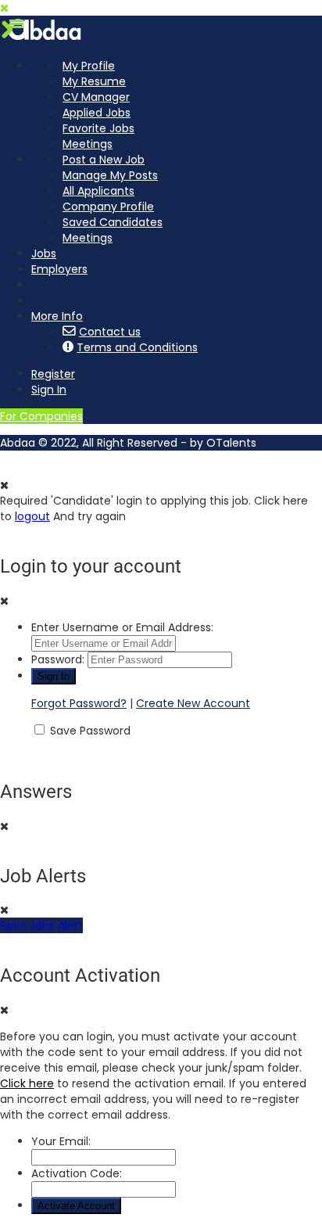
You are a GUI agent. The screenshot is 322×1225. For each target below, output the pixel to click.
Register (53, 374)
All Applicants (98, 191)
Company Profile (108, 206)
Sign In (48, 389)
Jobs (43, 253)
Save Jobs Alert (41, 925)
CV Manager (96, 97)
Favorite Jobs (98, 128)
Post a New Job (104, 159)
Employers (59, 269)
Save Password (90, 730)
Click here (27, 1083)
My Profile (89, 66)
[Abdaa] (43, 39)
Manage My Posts (110, 175)
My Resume (94, 81)
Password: (57, 659)
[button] (16, 23)
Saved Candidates (113, 222)
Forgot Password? (79, 703)
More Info (57, 316)
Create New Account (193, 703)
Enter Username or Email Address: (122, 627)
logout (32, 516)
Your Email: (61, 1141)
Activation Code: (76, 1173)
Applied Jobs (97, 112)
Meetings (88, 144)
